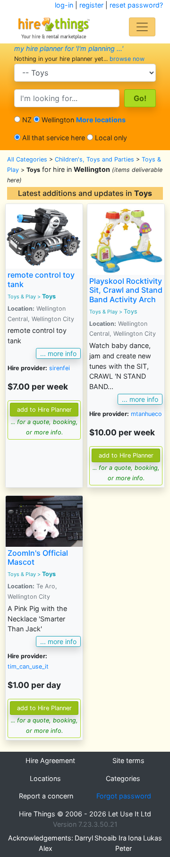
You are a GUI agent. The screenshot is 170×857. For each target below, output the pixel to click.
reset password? (136, 5)
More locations (101, 120)
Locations (45, 778)
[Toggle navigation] (142, 26)
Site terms (128, 760)
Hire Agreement (50, 760)
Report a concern (46, 796)
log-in (64, 5)
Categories (123, 778)
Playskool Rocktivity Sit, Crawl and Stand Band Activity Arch (125, 290)
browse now (127, 58)
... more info (58, 353)
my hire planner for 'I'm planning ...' (68, 48)
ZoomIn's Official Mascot (38, 557)
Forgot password (123, 796)
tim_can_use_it (28, 666)
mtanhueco (146, 413)
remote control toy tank (41, 279)
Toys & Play (22, 296)
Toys (49, 296)
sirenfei (59, 368)
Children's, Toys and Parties (94, 159)
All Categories (27, 159)
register (91, 5)
